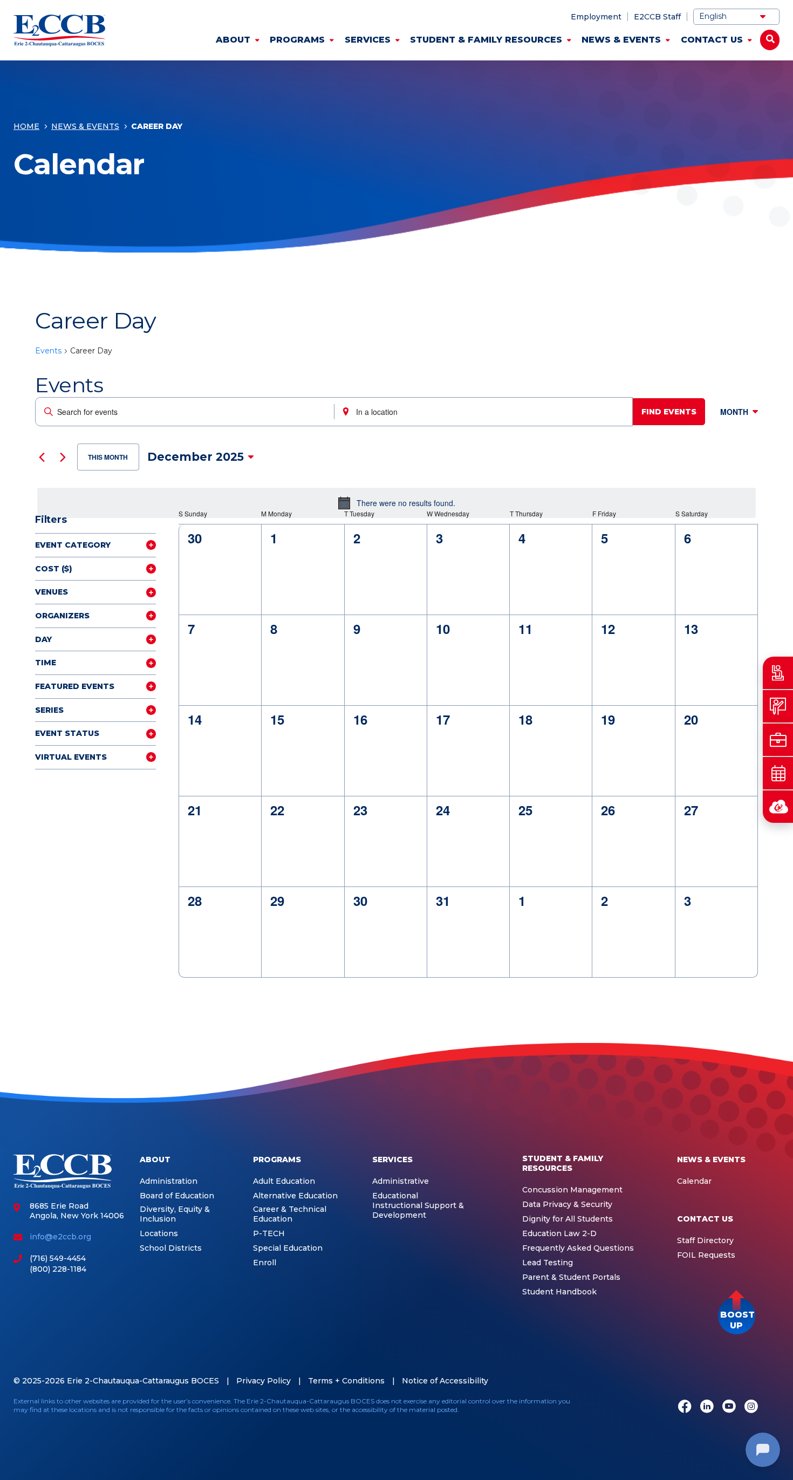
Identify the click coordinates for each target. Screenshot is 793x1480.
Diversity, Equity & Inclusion (175, 1214)
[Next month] (62, 457)
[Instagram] (751, 1407)
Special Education (288, 1248)
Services (368, 40)
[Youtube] (729, 1407)
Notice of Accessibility (445, 1381)
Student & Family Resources (486, 40)
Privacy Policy (263, 1381)
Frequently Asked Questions (578, 1248)
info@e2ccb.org (60, 1237)
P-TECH (269, 1233)
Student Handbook (559, 1292)
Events (48, 351)
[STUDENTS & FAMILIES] (778, 673)
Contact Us (712, 40)
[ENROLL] (778, 706)
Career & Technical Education (289, 1214)
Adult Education (284, 1181)
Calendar (694, 1181)
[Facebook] (685, 1407)
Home (26, 126)
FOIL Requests (706, 1255)
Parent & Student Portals (571, 1277)
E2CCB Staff (657, 17)
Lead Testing (547, 1262)
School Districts (171, 1248)
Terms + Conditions (346, 1381)
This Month (108, 457)
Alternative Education (295, 1196)
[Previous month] (41, 457)
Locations (159, 1233)
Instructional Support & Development (418, 1210)
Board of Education (177, 1196)
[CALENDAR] (778, 773)
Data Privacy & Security (567, 1204)
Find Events (668, 412)
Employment (596, 17)
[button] (736, 1315)
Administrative (400, 1181)
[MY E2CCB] (778, 806)
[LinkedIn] (707, 1407)
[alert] (396, 503)
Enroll (264, 1262)
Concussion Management (572, 1190)
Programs (297, 40)
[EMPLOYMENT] (778, 740)
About (233, 40)
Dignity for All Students (567, 1219)
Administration (168, 1181)
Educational (395, 1196)
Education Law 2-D (559, 1233)
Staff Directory (705, 1240)
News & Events (621, 40)
